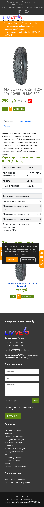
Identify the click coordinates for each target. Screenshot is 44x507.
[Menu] (40, 18)
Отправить (13, 416)
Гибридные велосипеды (14, 452)
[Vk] (41, 260)
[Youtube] (41, 253)
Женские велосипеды (13, 443)
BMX (7, 455)
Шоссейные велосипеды (15, 449)
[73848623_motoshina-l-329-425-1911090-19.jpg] (22, 65)
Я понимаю (12, 260)
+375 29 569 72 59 (29, 2)
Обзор (35, 401)
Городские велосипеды (14, 440)
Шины (7, 464)
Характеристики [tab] (24, 121)
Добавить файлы (12, 401)
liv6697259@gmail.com (22, 5)
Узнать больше (28, 260)
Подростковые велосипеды (16, 467)
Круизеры (9, 446)
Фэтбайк (8, 434)
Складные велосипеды (14, 437)
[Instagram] (41, 257)
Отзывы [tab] (7, 126)
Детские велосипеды (13, 431)
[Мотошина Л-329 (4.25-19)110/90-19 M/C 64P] (22, 265)
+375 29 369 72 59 (14, 2)
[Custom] (41, 264)
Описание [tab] (8, 121)
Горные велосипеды (13, 461)
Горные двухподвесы (13, 458)
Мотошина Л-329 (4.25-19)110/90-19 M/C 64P (22, 285)
